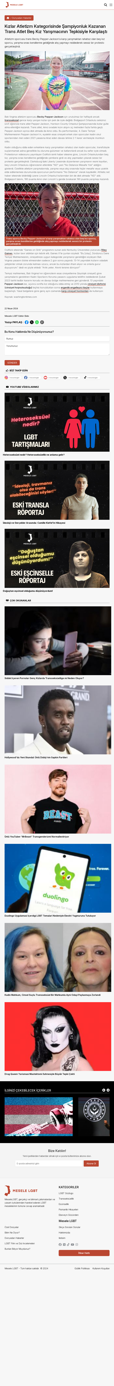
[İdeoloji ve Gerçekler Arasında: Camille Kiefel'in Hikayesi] (57, 490)
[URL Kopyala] (42, 322)
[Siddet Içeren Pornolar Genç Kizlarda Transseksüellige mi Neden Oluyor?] (58, 640)
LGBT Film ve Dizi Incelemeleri (20, 1243)
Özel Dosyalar (12, 1227)
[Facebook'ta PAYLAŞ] (27, 322)
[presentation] (103, 1090)
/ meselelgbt (14, 377)
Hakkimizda (64, 1232)
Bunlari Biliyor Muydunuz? (17, 1248)
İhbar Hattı (84, 1253)
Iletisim (62, 1238)
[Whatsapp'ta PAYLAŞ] (37, 322)
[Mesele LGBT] (14, 4)
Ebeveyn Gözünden (69, 1215)
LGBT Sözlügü (66, 1193)
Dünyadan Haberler (21, 18)
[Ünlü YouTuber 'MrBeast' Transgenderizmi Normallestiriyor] (58, 798)
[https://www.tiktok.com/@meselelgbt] (68, 1244)
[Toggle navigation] (111, 4)
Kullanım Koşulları (101, 1268)
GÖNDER (12, 362)
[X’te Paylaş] (32, 322)
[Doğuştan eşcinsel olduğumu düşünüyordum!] (57, 558)
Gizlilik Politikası (82, 1268)
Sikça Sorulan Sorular (69, 1227)
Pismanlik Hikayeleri (68, 1209)
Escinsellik (64, 1204)
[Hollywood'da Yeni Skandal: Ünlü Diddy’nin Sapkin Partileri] (58, 719)
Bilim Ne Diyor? (12, 1232)
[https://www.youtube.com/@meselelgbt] (72, 1244)
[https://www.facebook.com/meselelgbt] (60, 1244)
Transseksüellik (66, 1198)
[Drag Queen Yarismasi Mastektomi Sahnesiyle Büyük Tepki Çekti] (58, 1036)
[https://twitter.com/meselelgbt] (64, 1244)
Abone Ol (91, 1163)
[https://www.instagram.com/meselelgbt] (76, 1244)
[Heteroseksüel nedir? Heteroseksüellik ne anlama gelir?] (57, 422)
